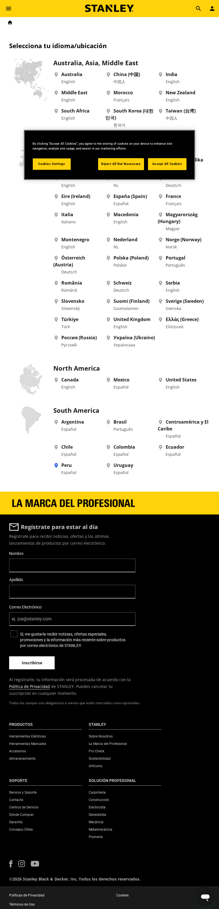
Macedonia (126, 214)
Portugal (175, 258)
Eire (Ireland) (75, 196)
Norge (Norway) (183, 239)
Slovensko (72, 301)
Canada (70, 380)
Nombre (16, 553)
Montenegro (75, 239)
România (71, 283)
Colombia (124, 447)
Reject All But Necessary (121, 164)
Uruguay (123, 465)
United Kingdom (132, 319)
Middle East (74, 92)
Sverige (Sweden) (185, 301)
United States (181, 380)
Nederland (125, 239)
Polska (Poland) (131, 258)
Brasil (120, 422)
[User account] (212, 8)
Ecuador (175, 447)
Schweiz (122, 283)
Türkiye (69, 319)
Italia (67, 214)
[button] (11, 863)
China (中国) (126, 74)
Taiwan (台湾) (181, 111)
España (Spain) (130, 196)
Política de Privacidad (29, 686)
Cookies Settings (51, 164)
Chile (67, 447)
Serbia (173, 283)
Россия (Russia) (79, 337)
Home (10, 22)
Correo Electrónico (25, 607)
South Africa (75, 111)
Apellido (16, 579)
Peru (66, 465)
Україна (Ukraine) (134, 337)
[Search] (198, 8)
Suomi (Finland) (131, 301)
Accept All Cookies (167, 164)
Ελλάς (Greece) (182, 319)
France (173, 196)
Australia (71, 74)
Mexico (121, 380)
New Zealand (180, 92)
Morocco (123, 92)
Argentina (72, 422)
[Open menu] (8, 8)
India (171, 74)
